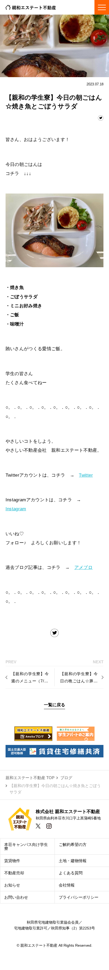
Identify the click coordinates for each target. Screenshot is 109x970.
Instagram (16, 508)
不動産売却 (14, 873)
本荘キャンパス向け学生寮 (26, 846)
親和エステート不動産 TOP (30, 777)
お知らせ (12, 885)
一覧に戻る (54, 704)
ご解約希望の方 (73, 844)
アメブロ (83, 567)
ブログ (66, 777)
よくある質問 (71, 873)
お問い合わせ (16, 897)
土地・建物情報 (73, 860)
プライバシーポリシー (78, 897)
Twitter (86, 475)
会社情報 (67, 885)
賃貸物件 (12, 860)
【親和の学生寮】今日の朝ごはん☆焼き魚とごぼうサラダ (55, 788)
